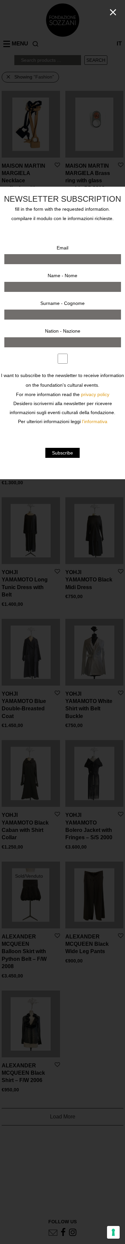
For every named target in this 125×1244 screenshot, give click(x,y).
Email (62, 247)
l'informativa (94, 421)
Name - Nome (62, 275)
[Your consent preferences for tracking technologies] (113, 1232)
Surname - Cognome (62, 303)
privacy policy (95, 394)
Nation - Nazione (62, 331)
